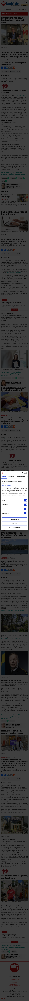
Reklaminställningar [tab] (20, 476)
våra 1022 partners (6, 485)
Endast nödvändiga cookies (14, 527)
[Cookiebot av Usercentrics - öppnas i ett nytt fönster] (21, 473)
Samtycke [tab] (4, 476)
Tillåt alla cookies (14, 519)
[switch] (25, 505)
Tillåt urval (14, 523)
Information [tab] (11, 476)
